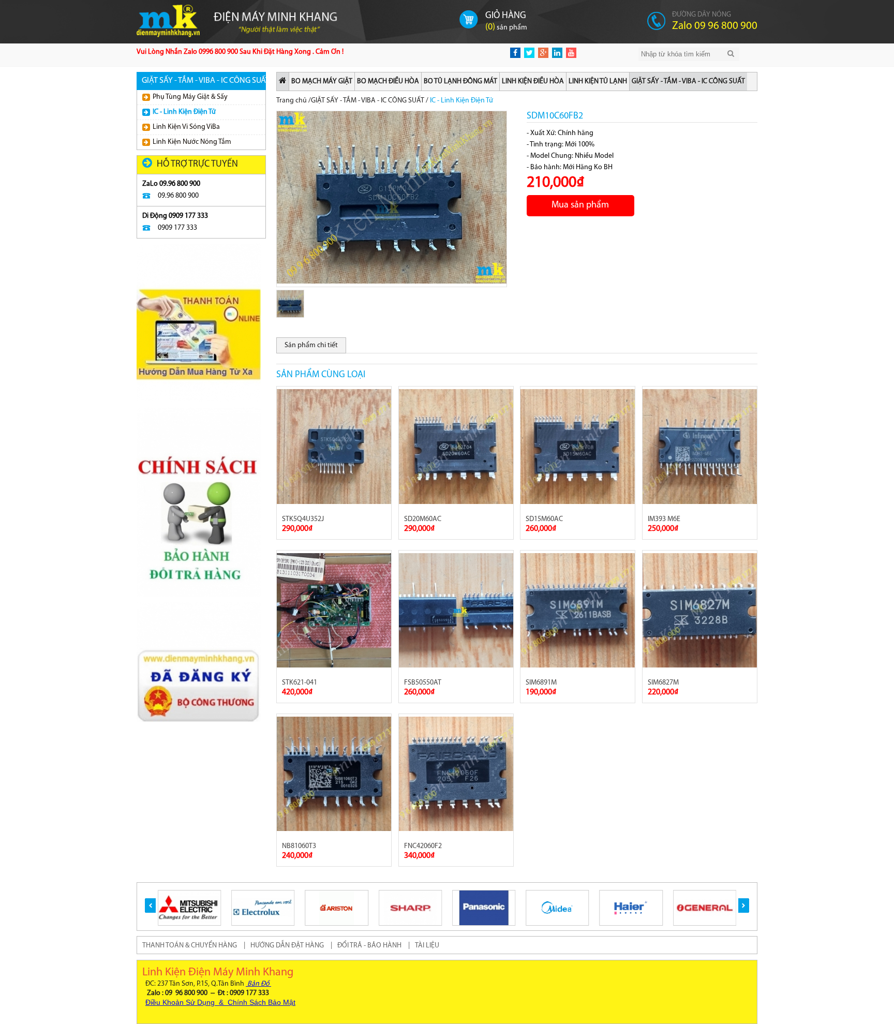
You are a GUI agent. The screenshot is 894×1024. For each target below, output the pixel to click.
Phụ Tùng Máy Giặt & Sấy (190, 97)
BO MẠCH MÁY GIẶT (321, 81)
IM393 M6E (664, 519)
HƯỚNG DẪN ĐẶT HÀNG (287, 945)
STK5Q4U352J (303, 519)
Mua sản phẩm (580, 205)
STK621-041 (299, 683)
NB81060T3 (299, 846)
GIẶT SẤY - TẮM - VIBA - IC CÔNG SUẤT (688, 81)
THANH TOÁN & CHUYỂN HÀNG (189, 945)
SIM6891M (541, 683)
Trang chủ (291, 101)
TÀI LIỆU (427, 945)
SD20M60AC (422, 519)
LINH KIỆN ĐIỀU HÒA (533, 81)
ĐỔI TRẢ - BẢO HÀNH (369, 945)
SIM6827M (663, 683)
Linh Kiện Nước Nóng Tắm (192, 142)
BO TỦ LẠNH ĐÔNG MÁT (460, 81)
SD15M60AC (544, 519)
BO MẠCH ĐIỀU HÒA (388, 81)
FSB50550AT (422, 683)
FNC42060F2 (423, 846)
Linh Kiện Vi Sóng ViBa (186, 127)
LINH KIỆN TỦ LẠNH (598, 81)
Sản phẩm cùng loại (320, 375)
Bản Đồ (258, 984)
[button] (150, 905)
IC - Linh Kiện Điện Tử (184, 112)
